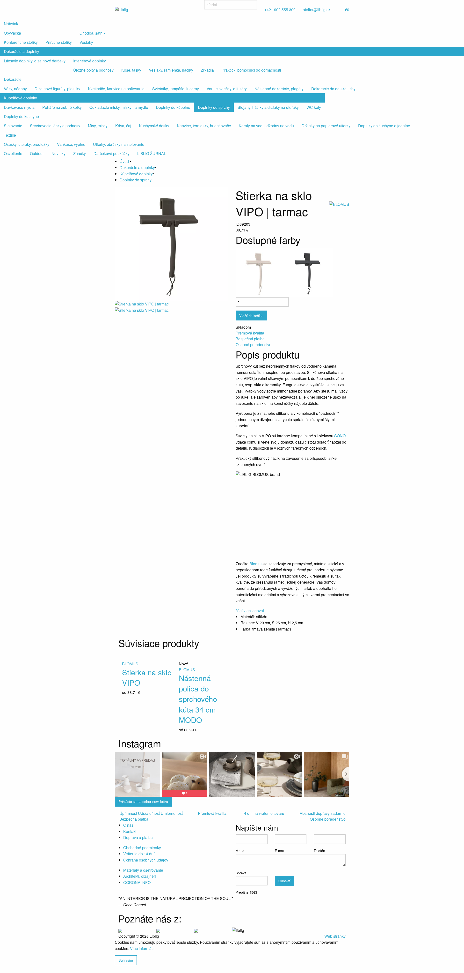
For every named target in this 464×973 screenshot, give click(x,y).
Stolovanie (13, 125)
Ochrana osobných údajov (145, 860)
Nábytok (11, 23)
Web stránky (335, 936)
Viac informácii (142, 948)
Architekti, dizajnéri (139, 876)
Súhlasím (125, 960)
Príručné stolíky (58, 42)
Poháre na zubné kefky (62, 107)
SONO (340, 435)
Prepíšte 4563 (246, 892)
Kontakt (129, 831)
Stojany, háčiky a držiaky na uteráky (268, 107)
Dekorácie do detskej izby (333, 88)
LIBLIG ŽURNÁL (151, 153)
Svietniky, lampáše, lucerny (175, 88)
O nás (128, 825)
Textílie (10, 135)
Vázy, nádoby (15, 88)
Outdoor (37, 153)
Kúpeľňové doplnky (20, 98)
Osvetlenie (13, 153)
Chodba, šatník (92, 33)
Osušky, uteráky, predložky (26, 144)
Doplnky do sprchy (214, 107)
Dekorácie (13, 79)
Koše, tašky (131, 70)
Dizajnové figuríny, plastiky (57, 88)
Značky (79, 153)
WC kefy (313, 107)
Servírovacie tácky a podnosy (55, 125)
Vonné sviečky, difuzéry (227, 88)
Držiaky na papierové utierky (326, 125)
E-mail (279, 850)
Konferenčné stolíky (21, 42)
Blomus (256, 563)
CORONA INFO (137, 882)
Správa (241, 872)
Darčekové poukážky (112, 153)
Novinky (58, 153)
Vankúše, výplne (71, 144)
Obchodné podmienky (142, 847)
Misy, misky (98, 125)
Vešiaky (86, 42)
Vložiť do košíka (251, 315)
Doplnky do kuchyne (21, 116)
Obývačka (12, 33)
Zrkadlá (207, 70)
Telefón (319, 850)
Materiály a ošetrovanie (143, 870)
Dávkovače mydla (19, 107)
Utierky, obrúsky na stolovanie (118, 144)
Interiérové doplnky (89, 61)
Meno (240, 850)
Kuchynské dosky (154, 125)
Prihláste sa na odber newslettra (143, 801)
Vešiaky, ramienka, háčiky (171, 70)
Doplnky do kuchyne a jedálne (384, 125)
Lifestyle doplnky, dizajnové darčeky (34, 61)
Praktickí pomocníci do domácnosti (251, 70)
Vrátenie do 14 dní (138, 853)
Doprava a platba (138, 837)
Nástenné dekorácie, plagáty (279, 88)
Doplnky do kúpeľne (173, 107)
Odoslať (284, 880)
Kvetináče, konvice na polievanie (116, 88)
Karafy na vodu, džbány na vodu (266, 125)
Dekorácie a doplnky (21, 51)
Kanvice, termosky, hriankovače (204, 125)
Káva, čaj (123, 125)
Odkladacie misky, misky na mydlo (118, 107)
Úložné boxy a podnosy (93, 70)
